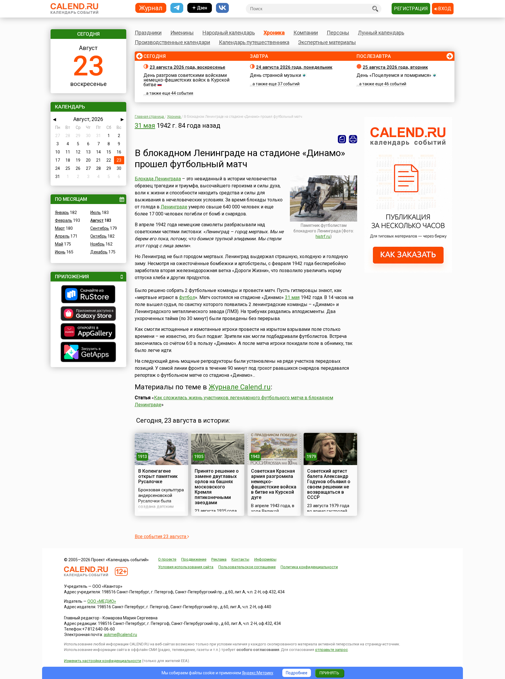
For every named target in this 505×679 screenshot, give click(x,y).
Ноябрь (97, 244)
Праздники (148, 33)
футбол (187, 297)
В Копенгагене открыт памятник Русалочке (158, 476)
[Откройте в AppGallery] (88, 332)
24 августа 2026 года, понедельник (294, 67)
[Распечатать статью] (353, 139)
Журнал (150, 7)
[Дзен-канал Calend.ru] (199, 8)
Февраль (63, 220)
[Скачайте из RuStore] (88, 294)
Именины (182, 33)
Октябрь (98, 236)
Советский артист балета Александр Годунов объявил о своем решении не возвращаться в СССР (328, 484)
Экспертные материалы (327, 42)
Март (60, 228)
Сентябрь (99, 228)
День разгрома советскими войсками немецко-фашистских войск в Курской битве (186, 79)
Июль (95, 212)
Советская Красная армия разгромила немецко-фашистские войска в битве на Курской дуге (273, 484)
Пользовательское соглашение (247, 567)
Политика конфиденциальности (309, 567)
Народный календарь (229, 33)
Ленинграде (174, 207)
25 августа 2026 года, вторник (395, 67)
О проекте (167, 559)
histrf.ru (323, 236)
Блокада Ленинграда (158, 179)
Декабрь (99, 252)
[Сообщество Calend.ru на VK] (222, 8)
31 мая (145, 125)
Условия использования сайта (185, 567)
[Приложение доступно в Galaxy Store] (88, 314)
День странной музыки (275, 75)
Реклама (218, 559)
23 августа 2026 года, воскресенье (187, 67)
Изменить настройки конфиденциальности (102, 661)
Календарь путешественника (254, 42)
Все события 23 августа (161, 536)
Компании (305, 33)
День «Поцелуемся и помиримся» (394, 75)
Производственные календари (172, 42)
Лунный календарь (381, 33)
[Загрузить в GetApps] (88, 353)
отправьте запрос (331, 649)
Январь (62, 212)
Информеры (265, 559)
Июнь (60, 252)
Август (96, 220)
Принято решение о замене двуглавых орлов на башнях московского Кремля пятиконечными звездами (217, 486)
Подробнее (296, 673)
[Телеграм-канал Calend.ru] (176, 8)
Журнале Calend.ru (240, 387)
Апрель (62, 236)
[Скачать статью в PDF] (342, 139)
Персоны (338, 33)
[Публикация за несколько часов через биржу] (408, 271)
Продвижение (193, 559)
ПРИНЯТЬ (329, 673)
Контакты (240, 559)
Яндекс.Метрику (257, 673)
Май (59, 244)
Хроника (274, 33)
